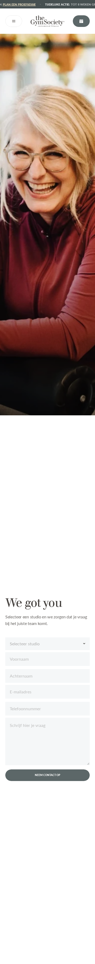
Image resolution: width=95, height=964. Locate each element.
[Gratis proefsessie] (81, 21)
